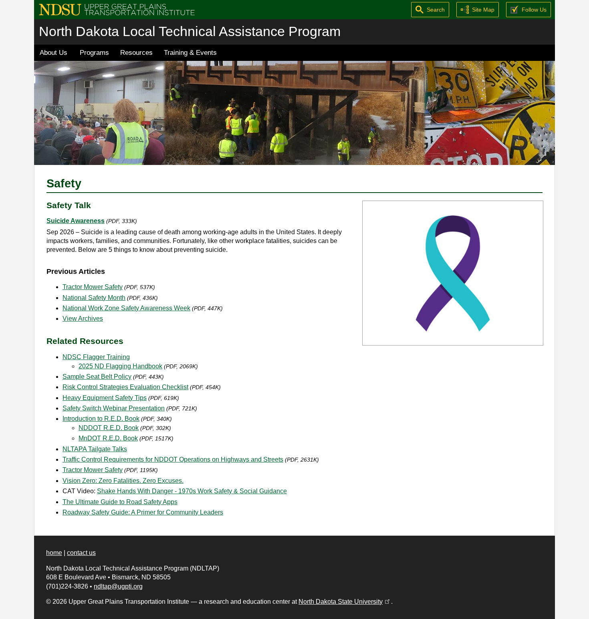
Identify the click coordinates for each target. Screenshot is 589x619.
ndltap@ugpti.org (118, 586)
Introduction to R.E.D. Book (101, 418)
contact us (81, 552)
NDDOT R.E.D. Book (109, 427)
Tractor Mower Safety (93, 286)
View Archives (83, 318)
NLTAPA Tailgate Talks (95, 449)
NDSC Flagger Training (96, 357)
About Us (53, 52)
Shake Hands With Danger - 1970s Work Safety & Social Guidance (192, 491)
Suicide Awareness (75, 220)
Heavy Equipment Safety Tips (105, 397)
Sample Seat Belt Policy (97, 376)
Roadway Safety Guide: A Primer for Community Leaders (143, 512)
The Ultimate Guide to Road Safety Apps (120, 501)
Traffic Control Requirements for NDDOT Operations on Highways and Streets (173, 459)
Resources (136, 52)
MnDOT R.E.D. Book (108, 438)
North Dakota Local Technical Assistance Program (190, 31)
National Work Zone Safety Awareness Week (126, 308)
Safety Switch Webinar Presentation (114, 408)
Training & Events (190, 52)
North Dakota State (345, 601)
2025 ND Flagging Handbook (120, 366)
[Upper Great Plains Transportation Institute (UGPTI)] (117, 9)
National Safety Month (94, 297)
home (54, 552)
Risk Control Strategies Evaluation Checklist (125, 387)
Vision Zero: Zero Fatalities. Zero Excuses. (123, 480)
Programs (94, 52)
